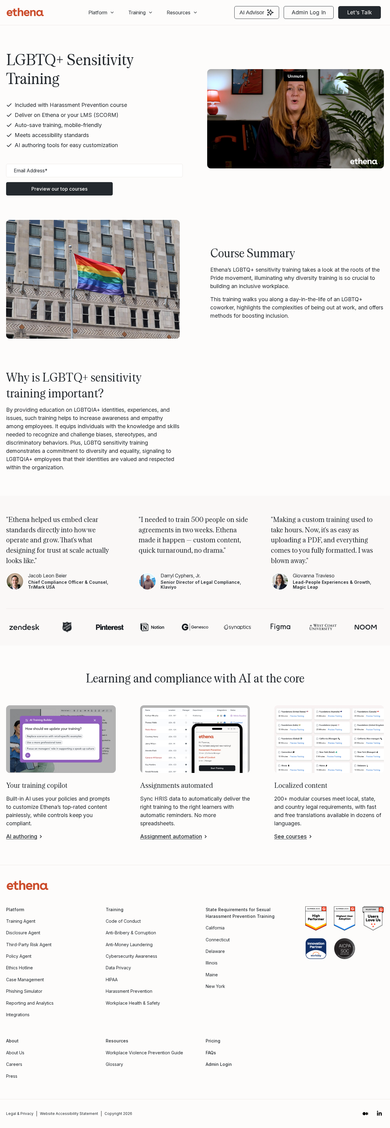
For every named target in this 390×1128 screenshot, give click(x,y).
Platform (97, 12)
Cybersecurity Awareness (131, 956)
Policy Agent (18, 956)
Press (11, 1076)
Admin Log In (309, 12)
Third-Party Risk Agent (28, 944)
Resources (178, 12)
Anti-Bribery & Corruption (131, 932)
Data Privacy (118, 967)
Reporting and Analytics (30, 1003)
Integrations (18, 1014)
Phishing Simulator (24, 991)
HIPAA (112, 979)
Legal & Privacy (20, 1113)
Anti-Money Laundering (129, 944)
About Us (15, 1052)
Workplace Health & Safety (133, 1003)
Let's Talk (359, 12)
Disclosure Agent (23, 932)
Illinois (212, 962)
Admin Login (219, 1064)
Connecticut (218, 939)
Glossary (114, 1064)
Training (114, 909)
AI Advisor (251, 12)
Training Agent (20, 921)
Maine (212, 974)
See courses (290, 836)
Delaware (215, 951)
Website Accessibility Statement (69, 1113)
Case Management (25, 979)
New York (215, 986)
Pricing (213, 1040)
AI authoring (21, 836)
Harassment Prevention (129, 991)
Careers (14, 1064)
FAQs (211, 1052)
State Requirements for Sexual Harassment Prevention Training (240, 913)
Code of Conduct (123, 921)
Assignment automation (171, 836)
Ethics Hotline (19, 967)
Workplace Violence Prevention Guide (144, 1052)
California (215, 927)
